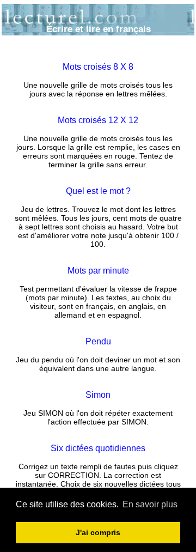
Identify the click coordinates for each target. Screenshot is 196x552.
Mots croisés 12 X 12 (98, 120)
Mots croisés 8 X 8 (98, 66)
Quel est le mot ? (98, 191)
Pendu (98, 341)
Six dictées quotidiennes (98, 448)
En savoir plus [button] (149, 504)
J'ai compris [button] (98, 532)
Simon (98, 394)
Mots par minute (98, 270)
